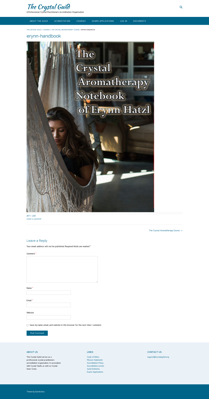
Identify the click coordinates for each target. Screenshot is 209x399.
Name (30, 288)
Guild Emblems (93, 369)
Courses (81, 21)
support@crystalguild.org (158, 357)
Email (30, 300)
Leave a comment (34, 218)
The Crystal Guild (48, 6)
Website (30, 312)
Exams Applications (103, 21)
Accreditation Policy (95, 363)
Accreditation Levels (95, 366)
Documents (139, 21)
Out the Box (40, 391)
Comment (31, 253)
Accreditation (62, 21)
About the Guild (39, 21)
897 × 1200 (31, 215)
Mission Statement (95, 360)
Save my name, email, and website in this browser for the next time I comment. (66, 325)
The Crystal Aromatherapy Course (165, 230)
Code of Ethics (93, 357)
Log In (123, 21)
